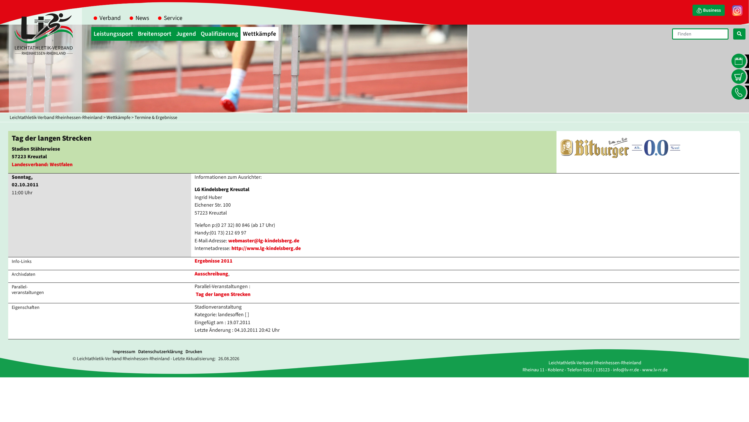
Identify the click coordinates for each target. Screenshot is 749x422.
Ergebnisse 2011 (214, 261)
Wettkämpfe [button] (259, 34)
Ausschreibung (211, 274)
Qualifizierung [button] (219, 34)
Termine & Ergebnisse (156, 117)
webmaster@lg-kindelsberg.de (263, 240)
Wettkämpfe (118, 117)
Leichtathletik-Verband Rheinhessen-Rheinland (56, 117)
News (142, 18)
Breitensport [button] (154, 34)
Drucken (193, 351)
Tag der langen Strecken (223, 294)
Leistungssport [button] (113, 34)
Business (711, 10)
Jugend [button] (186, 34)
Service (173, 18)
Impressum (124, 351)
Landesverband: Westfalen (42, 164)
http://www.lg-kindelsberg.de (266, 248)
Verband (110, 18)
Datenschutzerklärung (160, 351)
